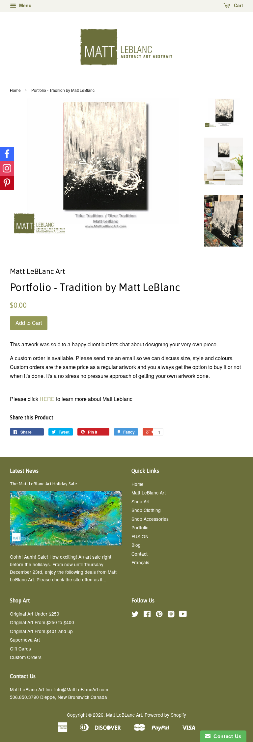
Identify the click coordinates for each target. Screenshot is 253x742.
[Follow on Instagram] (7, 168)
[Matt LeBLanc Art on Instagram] (171, 615)
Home (15, 90)
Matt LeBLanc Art (124, 714)
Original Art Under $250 (34, 613)
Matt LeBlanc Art (148, 492)
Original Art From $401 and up (41, 631)
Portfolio (140, 527)
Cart (238, 5)
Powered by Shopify (165, 714)
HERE (48, 399)
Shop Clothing (146, 510)
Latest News (24, 471)
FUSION (140, 536)
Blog (136, 545)
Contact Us (226, 736)
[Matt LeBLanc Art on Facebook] (147, 615)
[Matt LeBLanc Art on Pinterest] (159, 615)
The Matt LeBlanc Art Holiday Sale (43, 483)
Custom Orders (26, 657)
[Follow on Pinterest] (7, 183)
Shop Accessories (150, 519)
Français (140, 562)
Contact (139, 553)
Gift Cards (20, 648)
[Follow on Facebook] (7, 154)
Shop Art (140, 501)
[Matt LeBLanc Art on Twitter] (135, 615)
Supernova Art (25, 639)
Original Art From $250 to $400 (42, 622)
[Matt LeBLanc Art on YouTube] (183, 615)
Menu (25, 5)
